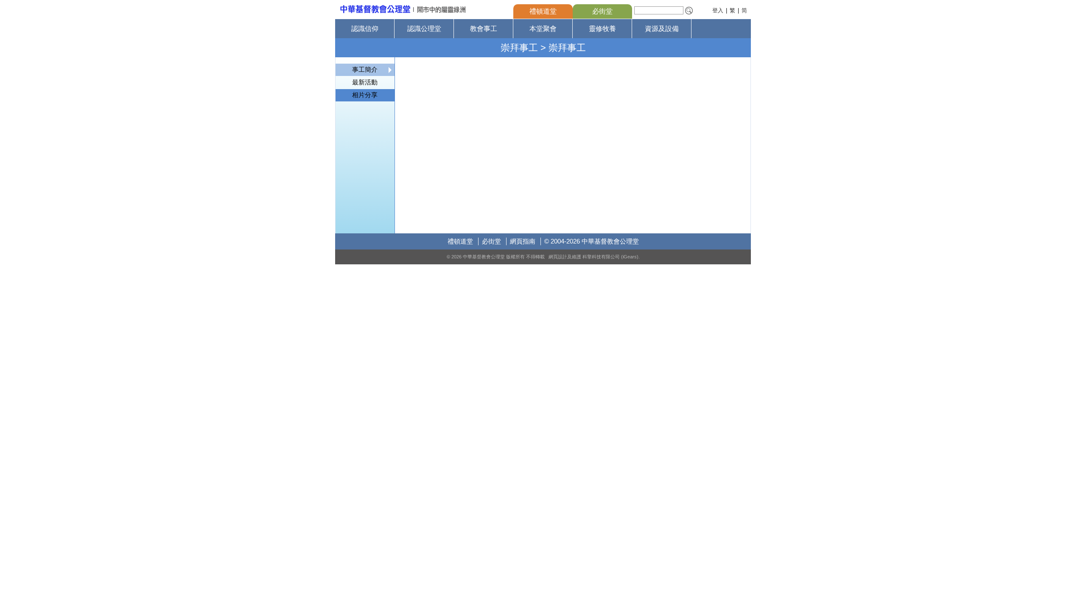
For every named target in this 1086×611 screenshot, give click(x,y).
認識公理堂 (424, 28)
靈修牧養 (602, 28)
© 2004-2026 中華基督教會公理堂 (591, 241)
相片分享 (365, 94)
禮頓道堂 (543, 11)
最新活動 (365, 82)
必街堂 (602, 11)
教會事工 (483, 28)
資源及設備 (662, 28)
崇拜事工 (519, 47)
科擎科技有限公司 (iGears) (610, 256)
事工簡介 (365, 69)
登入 (717, 10)
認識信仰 (364, 28)
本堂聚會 (543, 28)
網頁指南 (522, 241)
